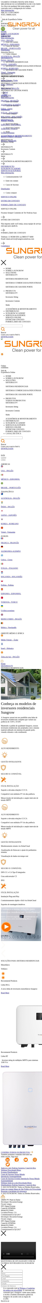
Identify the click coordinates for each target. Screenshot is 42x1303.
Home (3, 664)
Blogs (19, 1170)
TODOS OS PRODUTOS (16, 401)
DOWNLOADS (7, 337)
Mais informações (7, 38)
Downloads (12, 1170)
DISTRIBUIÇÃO (7, 166)
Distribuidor (5, 50)
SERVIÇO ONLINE (9, 197)
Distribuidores (12, 1172)
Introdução (5, 1177)
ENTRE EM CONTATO (10, 201)
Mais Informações (7, 10)
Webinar (4, 1170)
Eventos (4, 1172)
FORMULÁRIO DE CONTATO (13, 205)
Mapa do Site (19, 1189)
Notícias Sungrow (18, 1168)
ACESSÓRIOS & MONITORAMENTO (16, 136)
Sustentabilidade (15, 1177)
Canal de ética (30, 1168)
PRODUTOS (6, 96)
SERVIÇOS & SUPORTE (11, 171)
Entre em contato (7, 1189)
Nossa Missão (19, 1174)
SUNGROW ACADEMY (11, 169)
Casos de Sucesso (7, 1174)
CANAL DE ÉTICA (13, 434)
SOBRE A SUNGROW (10, 34)
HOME (4, 32)
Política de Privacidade (32, 1189)
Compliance (5, 246)
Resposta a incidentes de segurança (14, 1191)
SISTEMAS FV (7, 58)
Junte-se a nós (6, 1168)
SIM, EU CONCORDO (10, 13)
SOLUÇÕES (6, 36)
